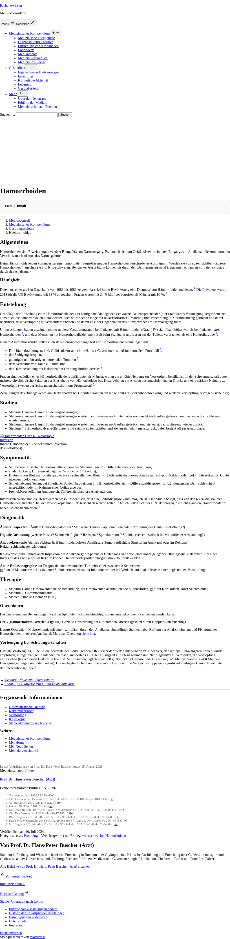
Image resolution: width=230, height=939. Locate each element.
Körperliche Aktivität (33, 80)
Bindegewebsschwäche (87, 836)
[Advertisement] (115, 150)
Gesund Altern (28, 88)
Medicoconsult (19, 220)
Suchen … (7, 114)
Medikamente (27, 54)
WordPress (37, 937)
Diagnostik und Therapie (35, 42)
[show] (9, 205)
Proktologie (32, 836)
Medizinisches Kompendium (29, 33)
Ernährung (25, 76)
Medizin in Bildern (31, 62)
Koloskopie (17, 719)
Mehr (13, 94)
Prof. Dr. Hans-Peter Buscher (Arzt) (27, 779)
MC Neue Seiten (21, 746)
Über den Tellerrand (32, 98)
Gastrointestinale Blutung (27, 707)
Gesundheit (17, 68)
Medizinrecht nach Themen (37, 106)
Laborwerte (26, 50)
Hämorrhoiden (115, 836)
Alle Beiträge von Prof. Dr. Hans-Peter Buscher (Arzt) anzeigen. (45, 866)
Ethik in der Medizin (32, 102)
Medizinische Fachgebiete (36, 38)
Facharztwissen (11, 5)
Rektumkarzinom (21, 711)
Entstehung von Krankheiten (38, 46)
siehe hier (88, 633)
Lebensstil (25, 84)
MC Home (16, 742)
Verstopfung (17, 715)
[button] (33, 909)
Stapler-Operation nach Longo (30, 723)
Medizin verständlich (33, 58)
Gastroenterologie (21, 228)
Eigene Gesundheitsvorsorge (38, 72)
